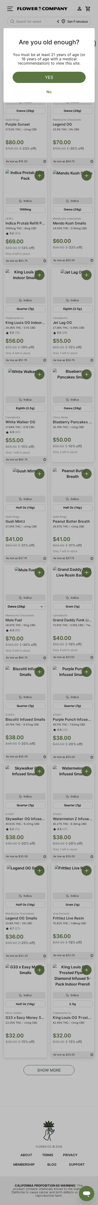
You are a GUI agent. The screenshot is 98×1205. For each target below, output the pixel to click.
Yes (49, 77)
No (49, 91)
